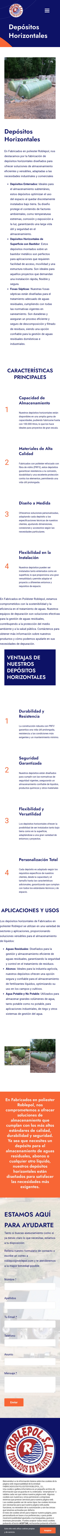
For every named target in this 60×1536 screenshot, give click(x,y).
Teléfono (9, 1335)
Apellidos (10, 1298)
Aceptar (47, 1530)
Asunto (8, 1354)
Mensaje (10, 1373)
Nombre (10, 1279)
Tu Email (10, 1317)
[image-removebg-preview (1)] (16, 4)
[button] (6, 1056)
